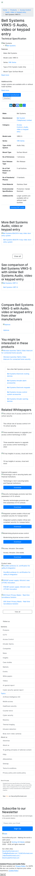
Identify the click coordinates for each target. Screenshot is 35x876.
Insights (5, 658)
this (7, 796)
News (5, 653)
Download (17, 419)
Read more (5, 75)
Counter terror (8, 711)
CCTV (5, 635)
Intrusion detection (9, 729)
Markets (5, 667)
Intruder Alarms (8, 644)
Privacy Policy (21, 866)
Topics (3, 693)
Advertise (6, 741)
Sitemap (6, 764)
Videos (5, 681)
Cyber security (8, 715)
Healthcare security (10, 706)
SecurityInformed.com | (10, 851)
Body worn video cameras (12, 734)
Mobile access (8, 701)
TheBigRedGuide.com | (10, 853)
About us (6, 745)
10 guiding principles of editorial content (17, 750)
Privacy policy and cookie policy (14, 773)
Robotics (6, 720)
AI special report (9, 685)
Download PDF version (17, 207)
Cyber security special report (13, 690)
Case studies (7, 662)
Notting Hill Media (18, 842)
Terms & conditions (9, 768)
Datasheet (7, 98)
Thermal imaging (9, 724)
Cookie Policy (13, 870)
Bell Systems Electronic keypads (18, 387)
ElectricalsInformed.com (10, 858)
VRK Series (12, 62)
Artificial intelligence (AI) (11, 697)
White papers (7, 676)
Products (6, 630)
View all (17, 256)
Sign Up (17, 829)
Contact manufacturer (12, 95)
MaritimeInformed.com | (11, 855)
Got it (3, 875)
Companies (7, 648)
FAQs (4, 754)
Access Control (8, 639)
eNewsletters (7, 759)
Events (5, 671)
